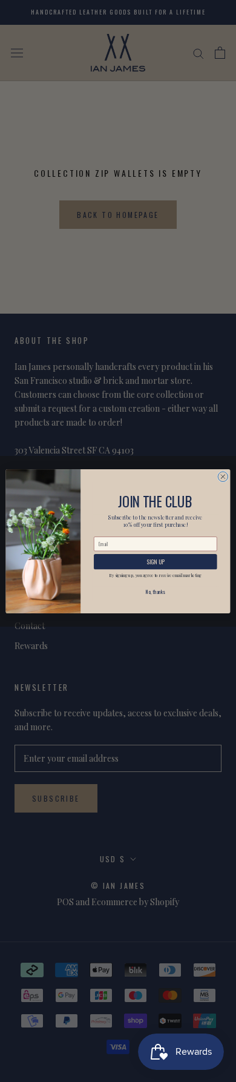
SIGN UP (155, 561)
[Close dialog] (223, 476)
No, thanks (155, 592)
